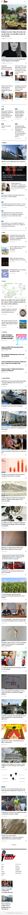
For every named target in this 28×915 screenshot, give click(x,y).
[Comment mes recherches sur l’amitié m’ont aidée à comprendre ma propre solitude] (14, 803)
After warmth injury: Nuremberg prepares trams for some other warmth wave (12, 355)
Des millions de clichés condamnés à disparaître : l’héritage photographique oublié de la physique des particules (13, 524)
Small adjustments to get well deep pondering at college (18, 270)
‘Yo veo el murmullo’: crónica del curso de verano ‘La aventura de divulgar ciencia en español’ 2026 (13, 620)
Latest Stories (6, 378)
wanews (4, 38)
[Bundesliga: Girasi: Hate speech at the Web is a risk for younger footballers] (21, 95)
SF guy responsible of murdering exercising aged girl (7, 890)
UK (2, 159)
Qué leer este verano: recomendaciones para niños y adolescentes (12, 741)
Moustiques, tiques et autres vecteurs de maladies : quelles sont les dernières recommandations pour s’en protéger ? (13, 644)
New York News (5, 403)
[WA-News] (6, 1)
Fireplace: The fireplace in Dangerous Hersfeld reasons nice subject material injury (7, 336)
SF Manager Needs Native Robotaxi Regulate (12, 406)
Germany (4, 29)
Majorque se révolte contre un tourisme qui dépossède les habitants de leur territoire (12, 548)
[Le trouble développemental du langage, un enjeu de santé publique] (14, 658)
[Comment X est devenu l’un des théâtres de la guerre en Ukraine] (14, 561)
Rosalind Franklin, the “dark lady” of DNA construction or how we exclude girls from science (9, 310)
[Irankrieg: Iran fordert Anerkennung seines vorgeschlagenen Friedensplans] (14, 49)
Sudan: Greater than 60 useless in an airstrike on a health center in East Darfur (13, 34)
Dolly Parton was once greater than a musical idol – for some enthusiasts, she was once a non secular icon (13, 382)
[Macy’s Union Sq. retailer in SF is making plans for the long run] (14, 418)
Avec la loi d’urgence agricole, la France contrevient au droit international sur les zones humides (13, 596)
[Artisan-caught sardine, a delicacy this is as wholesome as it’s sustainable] (5, 250)
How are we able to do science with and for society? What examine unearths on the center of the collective (13, 302)
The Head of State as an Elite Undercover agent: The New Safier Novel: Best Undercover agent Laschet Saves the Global (20, 69)
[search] (21, 1)
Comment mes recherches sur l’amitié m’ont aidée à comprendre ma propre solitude (13, 813)
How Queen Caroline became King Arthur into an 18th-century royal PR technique (12, 195)
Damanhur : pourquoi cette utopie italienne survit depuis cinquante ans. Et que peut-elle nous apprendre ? (13, 717)
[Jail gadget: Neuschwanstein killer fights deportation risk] (7, 73)
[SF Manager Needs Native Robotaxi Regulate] (14, 396)
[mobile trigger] (2, 1)
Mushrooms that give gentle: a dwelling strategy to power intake (18, 259)
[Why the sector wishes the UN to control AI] (14, 152)
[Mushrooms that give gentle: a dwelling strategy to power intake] (5, 262)
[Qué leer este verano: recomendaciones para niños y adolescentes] (14, 731)
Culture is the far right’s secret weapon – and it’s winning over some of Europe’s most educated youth (13, 765)
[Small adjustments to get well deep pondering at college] (5, 273)
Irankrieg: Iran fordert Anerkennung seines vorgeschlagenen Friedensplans (13, 60)
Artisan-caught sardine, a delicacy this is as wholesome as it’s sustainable (18, 248)
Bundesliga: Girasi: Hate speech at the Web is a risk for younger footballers (20, 88)
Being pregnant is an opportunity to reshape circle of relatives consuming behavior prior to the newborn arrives (18, 186)
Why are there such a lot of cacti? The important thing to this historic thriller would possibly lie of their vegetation (9, 323)
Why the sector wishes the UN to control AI (13, 161)
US (3, 106)
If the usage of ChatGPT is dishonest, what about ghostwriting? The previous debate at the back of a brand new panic (7, 114)
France (3, 472)
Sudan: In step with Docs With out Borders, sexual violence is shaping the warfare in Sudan (7, 89)
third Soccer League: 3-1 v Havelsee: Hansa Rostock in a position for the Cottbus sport (12, 369)
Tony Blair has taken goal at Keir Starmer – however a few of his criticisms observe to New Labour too (13, 204)
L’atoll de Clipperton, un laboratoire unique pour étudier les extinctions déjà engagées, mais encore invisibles (13, 499)
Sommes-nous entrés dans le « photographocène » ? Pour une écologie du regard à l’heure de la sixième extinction (12, 837)
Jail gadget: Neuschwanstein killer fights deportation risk (6, 67)
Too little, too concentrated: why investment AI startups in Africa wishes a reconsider (12, 475)
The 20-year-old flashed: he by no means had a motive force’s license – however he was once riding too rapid (13, 362)
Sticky (10, 403)
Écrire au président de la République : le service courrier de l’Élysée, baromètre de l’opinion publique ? (13, 692)
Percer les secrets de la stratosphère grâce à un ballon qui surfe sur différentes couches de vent (13, 789)
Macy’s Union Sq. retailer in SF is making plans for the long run (13, 428)
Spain (4, 232)
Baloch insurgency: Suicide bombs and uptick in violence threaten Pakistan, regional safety (19, 114)
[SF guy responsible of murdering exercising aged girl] (14, 442)
